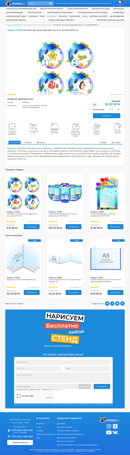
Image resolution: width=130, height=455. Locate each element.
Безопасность (35, 12)
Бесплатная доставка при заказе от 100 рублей (75, 133)
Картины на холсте (99, 16)
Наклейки (51, 16)
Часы (84, 16)
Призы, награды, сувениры (61, 20)
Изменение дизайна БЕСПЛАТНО (12, 132)
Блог (38, 438)
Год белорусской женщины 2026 (21, 9)
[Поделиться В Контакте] (107, 303)
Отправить (102, 386)
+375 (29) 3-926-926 (21, 436)
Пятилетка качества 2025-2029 (110, 20)
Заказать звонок (82, 94)
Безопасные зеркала (16, 20)
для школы (118, 9)
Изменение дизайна (66, 438)
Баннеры (63, 16)
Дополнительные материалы (70, 434)
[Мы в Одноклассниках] (115, 426)
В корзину (31, 227)
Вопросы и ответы (65, 441)
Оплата (75, 3)
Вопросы (41, 142)
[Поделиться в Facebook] (112, 303)
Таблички (33, 16)
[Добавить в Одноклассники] (122, 303)
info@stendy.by (58, 389)
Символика (118, 12)
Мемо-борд (74, 16)
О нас (38, 427)
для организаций (14, 12)
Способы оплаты (64, 427)
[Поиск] (51, 3)
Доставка (68, 3)
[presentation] (94, 71)
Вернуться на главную (14, 303)
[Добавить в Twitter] (117, 303)
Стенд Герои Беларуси (77, 9)
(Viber (15, 432)
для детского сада (101, 9)
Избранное (107, 3)
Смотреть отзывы (45, 94)
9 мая (42, 16)
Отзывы (92, 3)
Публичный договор (45, 434)
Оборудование (117, 16)
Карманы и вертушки (16, 16)
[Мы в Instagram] (109, 426)
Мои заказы (60, 3)
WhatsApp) (22, 432)
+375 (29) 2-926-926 (21, 430)
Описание (14, 142)
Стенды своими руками (68, 431)
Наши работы (84, 3)
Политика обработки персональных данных (77, 445)
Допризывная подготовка (59, 12)
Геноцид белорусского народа (93, 12)
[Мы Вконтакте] (115, 432)
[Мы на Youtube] (109, 432)
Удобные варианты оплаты (96, 132)
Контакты (99, 3)
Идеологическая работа (51, 9)
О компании (43, 418)
